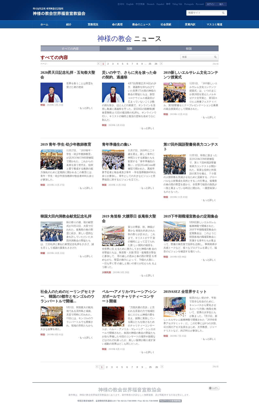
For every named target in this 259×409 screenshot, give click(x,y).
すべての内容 (70, 48)
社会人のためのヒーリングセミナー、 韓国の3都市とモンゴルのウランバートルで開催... (67, 296)
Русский (200, 4)
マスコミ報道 (214, 24)
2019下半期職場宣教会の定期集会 (190, 216)
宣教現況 (93, 24)
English (130, 4)
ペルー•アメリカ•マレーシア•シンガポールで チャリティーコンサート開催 (129, 296)
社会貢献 (166, 24)
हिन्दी (168, 4)
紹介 (68, 24)
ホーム (44, 24)
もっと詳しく (86, 108)
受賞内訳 (190, 24)
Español (160, 4)
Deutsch (150, 4)
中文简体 (140, 4)
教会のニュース (141, 24)
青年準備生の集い (116, 144)
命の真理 (117, 24)
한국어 (121, 4)
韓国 (189, 48)
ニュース (129, 38)
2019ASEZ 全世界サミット (185, 292)
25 (150, 64)
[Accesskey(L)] (210, 4)
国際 (129, 48)
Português (189, 4)
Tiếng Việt (177, 4)
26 (156, 64)
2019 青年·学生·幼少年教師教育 (65, 144)
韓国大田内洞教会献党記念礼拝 (65, 216)
